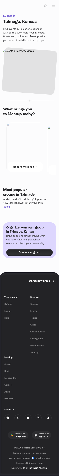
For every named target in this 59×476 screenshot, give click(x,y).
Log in (7, 311)
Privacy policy (39, 453)
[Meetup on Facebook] (7, 417)
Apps (7, 392)
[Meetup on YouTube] (28, 417)
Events (33, 311)
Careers (8, 385)
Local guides (36, 339)
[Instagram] (38, 417)
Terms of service (21, 453)
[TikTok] (48, 417)
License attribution (26, 463)
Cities (33, 325)
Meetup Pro (10, 378)
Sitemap (34, 352)
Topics (33, 318)
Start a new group (39, 281)
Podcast (8, 399)
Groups (34, 304)
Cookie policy (43, 458)
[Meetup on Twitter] (17, 417)
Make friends (37, 346)
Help (6, 318)
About (7, 364)
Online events (37, 332)
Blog (6, 371)
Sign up (8, 304)
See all (7, 207)
